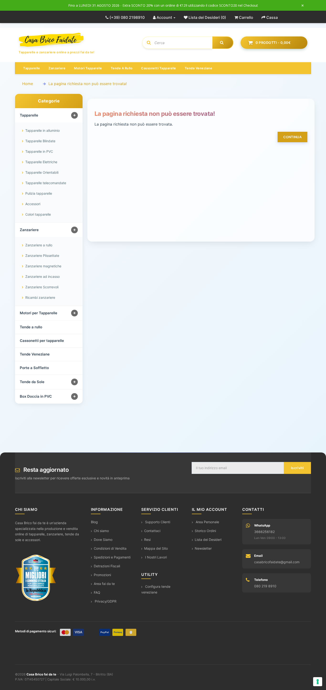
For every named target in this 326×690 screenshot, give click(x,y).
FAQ (97, 592)
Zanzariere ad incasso (42, 276)
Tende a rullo (122, 68)
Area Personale (207, 522)
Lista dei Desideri (208, 540)
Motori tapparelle (88, 68)
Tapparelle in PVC (39, 151)
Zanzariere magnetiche (43, 266)
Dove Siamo (103, 540)
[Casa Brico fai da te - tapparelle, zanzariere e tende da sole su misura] (77, 40)
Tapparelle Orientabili (41, 172)
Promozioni (102, 575)
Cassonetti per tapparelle (42, 340)
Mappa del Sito (156, 548)
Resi (147, 540)
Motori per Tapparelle (38, 313)
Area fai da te (104, 584)
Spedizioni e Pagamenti (112, 557)
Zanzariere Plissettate (42, 256)
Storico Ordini (205, 531)
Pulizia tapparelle (38, 193)
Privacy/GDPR (105, 601)
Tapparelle (31, 68)
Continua (292, 137)
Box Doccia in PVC (36, 396)
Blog (94, 522)
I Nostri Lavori (155, 557)
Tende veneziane (198, 68)
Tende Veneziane (35, 354)
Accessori (32, 204)
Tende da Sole (32, 382)
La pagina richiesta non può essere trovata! (87, 83)
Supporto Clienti (157, 522)
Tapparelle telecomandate (45, 183)
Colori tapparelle (38, 214)
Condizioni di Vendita (110, 548)
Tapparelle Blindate (40, 141)
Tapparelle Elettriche (41, 162)
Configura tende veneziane (155, 589)
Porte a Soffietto (34, 367)
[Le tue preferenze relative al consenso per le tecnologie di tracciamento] (317, 681)
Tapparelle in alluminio (42, 130)
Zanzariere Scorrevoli (41, 287)
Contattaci (152, 531)
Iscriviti (297, 468)
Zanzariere (56, 68)
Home (27, 83)
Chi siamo (101, 531)
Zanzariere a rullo (38, 245)
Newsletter (203, 548)
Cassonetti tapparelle (158, 68)
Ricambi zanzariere (40, 297)
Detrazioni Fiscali (107, 566)
